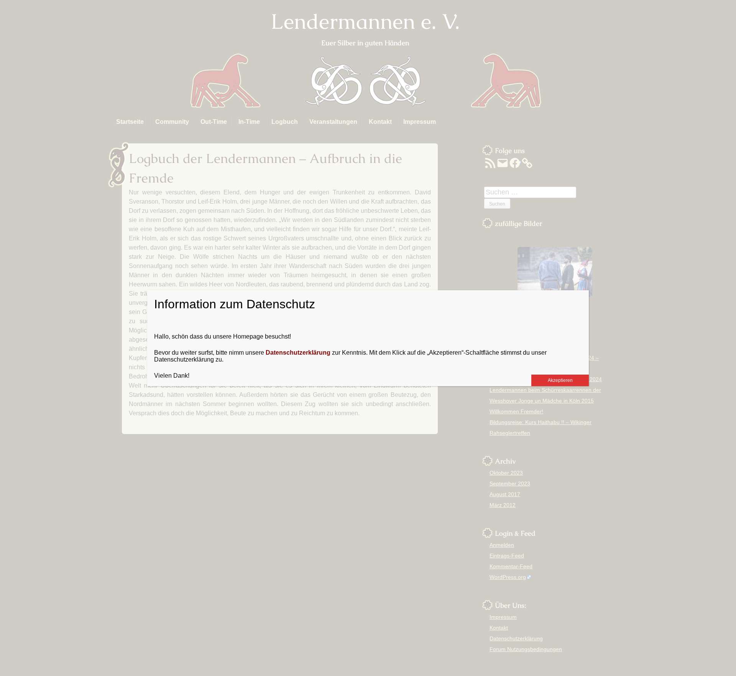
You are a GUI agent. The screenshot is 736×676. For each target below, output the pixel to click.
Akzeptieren (560, 380)
